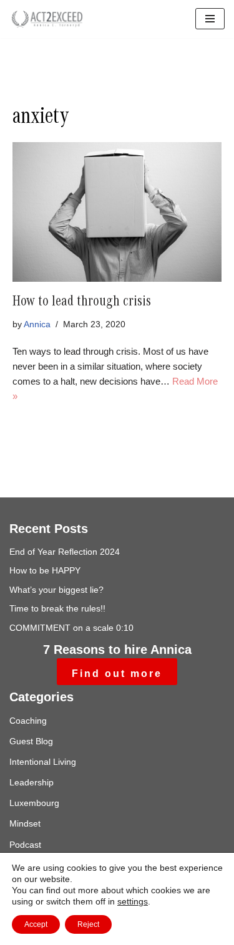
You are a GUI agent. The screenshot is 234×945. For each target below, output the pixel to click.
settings (132, 901)
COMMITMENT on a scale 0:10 (71, 628)
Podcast (25, 845)
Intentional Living (42, 762)
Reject (88, 924)
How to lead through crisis (81, 302)
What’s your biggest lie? (56, 590)
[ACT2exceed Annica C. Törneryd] (46, 19)
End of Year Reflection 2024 (64, 552)
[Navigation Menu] (210, 18)
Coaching (28, 721)
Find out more (117, 673)
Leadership (31, 782)
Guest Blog (31, 741)
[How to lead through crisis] (117, 211)
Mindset (25, 823)
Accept (35, 924)
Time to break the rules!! (57, 608)
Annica (37, 324)
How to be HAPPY (44, 570)
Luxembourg (34, 803)
